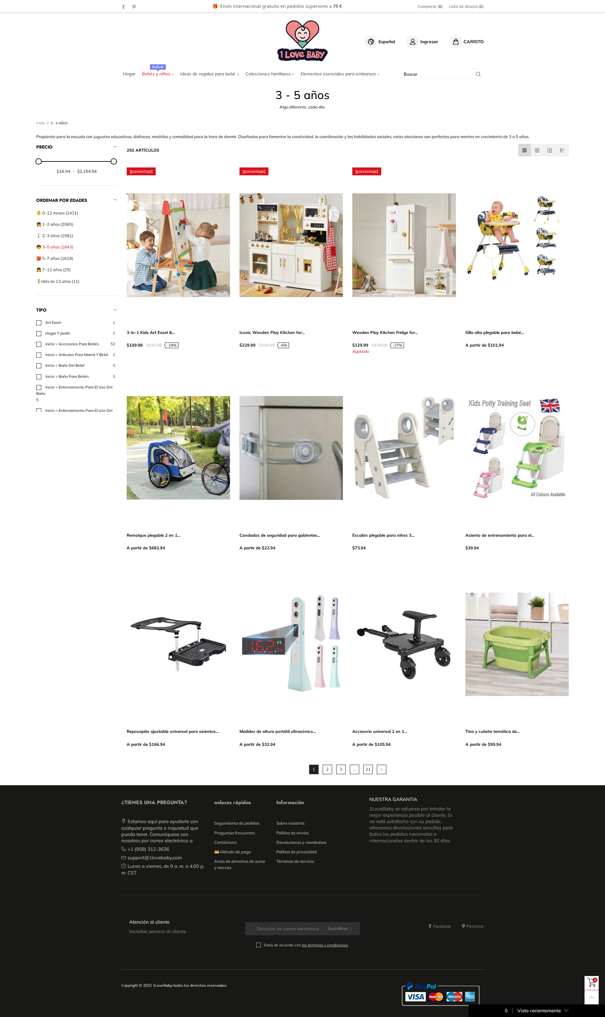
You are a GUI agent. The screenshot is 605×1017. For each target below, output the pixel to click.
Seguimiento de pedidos (236, 823)
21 (368, 769)
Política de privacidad (296, 851)
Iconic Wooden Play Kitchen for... (272, 332)
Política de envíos (292, 832)
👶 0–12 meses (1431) (57, 212)
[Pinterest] (134, 6)
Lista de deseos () (466, 6)
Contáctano (225, 842)
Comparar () (430, 6)
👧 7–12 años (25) (53, 269)
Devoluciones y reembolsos (301, 842)
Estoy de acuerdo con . (306, 945)
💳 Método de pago (232, 851)
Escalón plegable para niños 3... (383, 535)
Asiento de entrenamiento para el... (499, 535)
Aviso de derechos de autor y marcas (239, 864)
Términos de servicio (295, 861)
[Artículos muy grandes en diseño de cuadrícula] (550, 150)
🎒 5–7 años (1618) (54, 258)
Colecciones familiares (268, 74)
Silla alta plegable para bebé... (494, 332)
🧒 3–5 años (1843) (54, 246)
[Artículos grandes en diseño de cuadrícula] (537, 150)
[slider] (39, 161)
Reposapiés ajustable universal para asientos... (173, 731)
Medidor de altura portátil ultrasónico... (277, 731)
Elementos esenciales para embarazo (339, 74)
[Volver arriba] (592, 997)
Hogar (129, 74)
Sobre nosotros (290, 823)
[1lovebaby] (302, 40)
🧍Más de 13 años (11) (57, 281)
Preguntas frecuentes (234, 832)
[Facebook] (123, 6)
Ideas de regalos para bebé (208, 74)
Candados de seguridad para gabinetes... (279, 535)
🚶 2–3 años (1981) (54, 235)
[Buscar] (478, 74)
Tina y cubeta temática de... (492, 731)
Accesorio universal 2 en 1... (379, 731)
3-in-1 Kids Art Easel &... (151, 332)
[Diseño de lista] (562, 150)
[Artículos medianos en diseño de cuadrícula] (524, 150)
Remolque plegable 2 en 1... (153, 535)
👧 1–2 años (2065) (54, 224)
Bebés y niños (156, 74)
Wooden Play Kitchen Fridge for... (385, 332)
